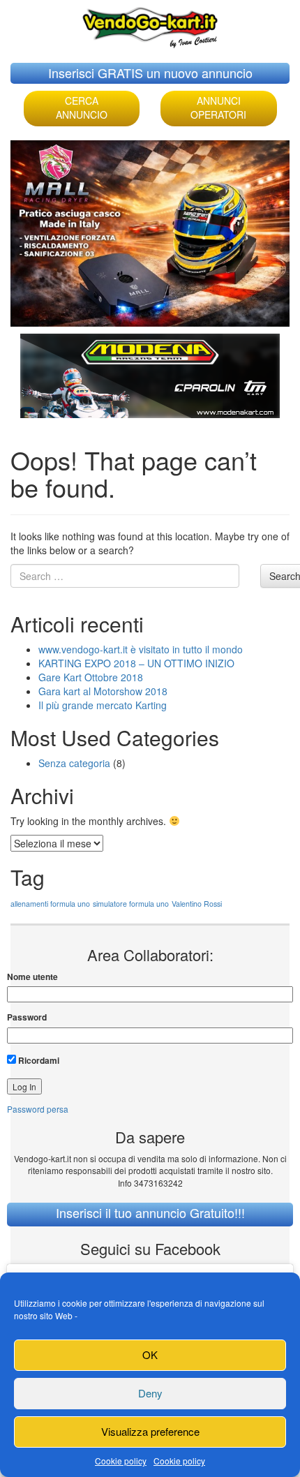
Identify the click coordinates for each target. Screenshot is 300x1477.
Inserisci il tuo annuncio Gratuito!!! (150, 1212)
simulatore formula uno (131, 903)
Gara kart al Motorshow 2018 (102, 691)
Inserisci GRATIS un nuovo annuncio (150, 73)
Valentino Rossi (197, 903)
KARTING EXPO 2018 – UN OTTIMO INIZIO (136, 663)
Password (27, 1017)
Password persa (37, 1109)
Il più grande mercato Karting (102, 705)
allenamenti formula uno (50, 903)
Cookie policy (121, 1461)
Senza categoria (74, 763)
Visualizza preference (150, 1431)
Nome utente (32, 977)
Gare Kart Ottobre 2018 (90, 677)
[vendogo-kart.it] (150, 24)
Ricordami (37, 1060)
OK (150, 1354)
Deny (150, 1393)
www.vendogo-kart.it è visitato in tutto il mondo (140, 649)
